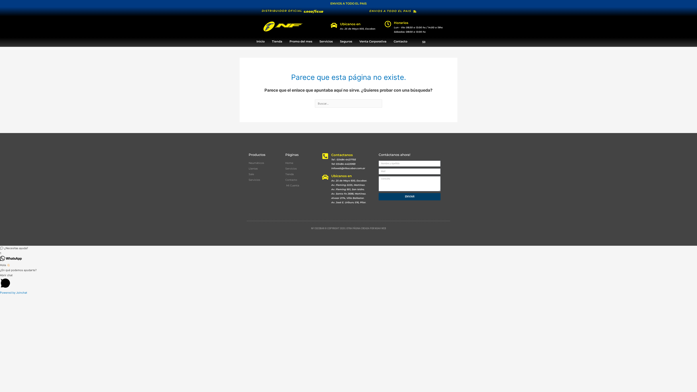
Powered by (13, 292)
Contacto (400, 41)
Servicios (326, 41)
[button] (348, 248)
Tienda (277, 41)
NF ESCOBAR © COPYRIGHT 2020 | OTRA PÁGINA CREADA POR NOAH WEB (348, 228)
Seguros (346, 41)
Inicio (260, 41)
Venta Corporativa (372, 41)
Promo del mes (301, 41)
